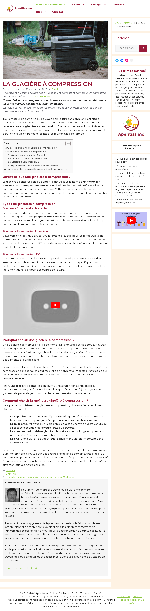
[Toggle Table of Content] (66, 143)
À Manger (96, 4)
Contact (137, 596)
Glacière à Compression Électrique (30, 158)
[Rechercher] (143, 48)
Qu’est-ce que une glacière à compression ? (31, 147)
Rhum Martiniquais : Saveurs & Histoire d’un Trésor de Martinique (40, 477)
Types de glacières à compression (26, 151)
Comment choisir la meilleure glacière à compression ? (38, 169)
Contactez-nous (40, 96)
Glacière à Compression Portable (28, 155)
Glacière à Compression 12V (26, 162)
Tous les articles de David (21, 567)
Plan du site (123, 596)
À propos (57, 12)
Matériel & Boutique (49, 4)
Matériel (10, 470)
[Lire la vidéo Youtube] (55, 305)
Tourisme (118, 4)
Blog (39, 12)
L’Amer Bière (13, 473)
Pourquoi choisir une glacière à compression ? (33, 165)
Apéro (118, 23)
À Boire (76, 4)
